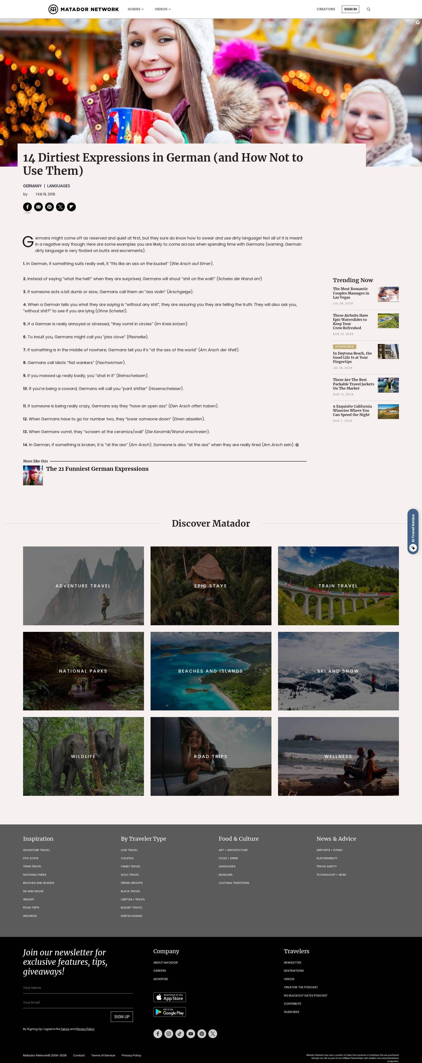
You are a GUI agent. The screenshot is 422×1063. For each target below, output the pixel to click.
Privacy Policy (237, 561)
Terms (217, 561)
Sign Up (255, 550)
